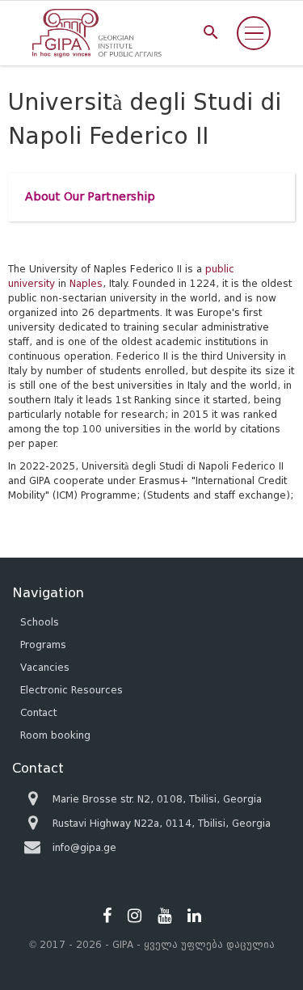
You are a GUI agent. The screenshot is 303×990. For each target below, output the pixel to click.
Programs (43, 644)
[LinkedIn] (194, 915)
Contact (38, 712)
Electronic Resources (71, 690)
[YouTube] (164, 915)
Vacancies (44, 667)
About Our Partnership (90, 197)
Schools (39, 622)
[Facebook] (107, 915)
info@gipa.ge (84, 847)
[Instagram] (134, 915)
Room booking (55, 735)
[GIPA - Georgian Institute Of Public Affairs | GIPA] (97, 33)
